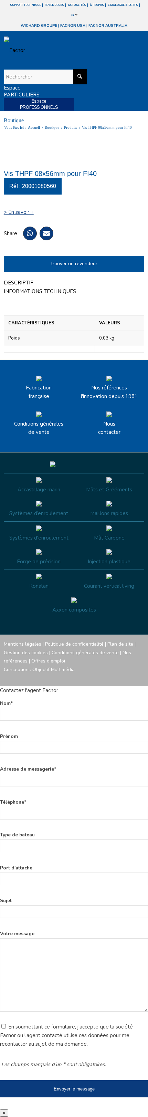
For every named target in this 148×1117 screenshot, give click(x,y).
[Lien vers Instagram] (108, 677)
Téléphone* (13, 802)
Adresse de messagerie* (28, 769)
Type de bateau (17, 835)
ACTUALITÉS (77, 5)
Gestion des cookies (26, 652)
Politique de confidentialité (74, 644)
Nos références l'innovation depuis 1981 (109, 392)
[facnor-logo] (53, 50)
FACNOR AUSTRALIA (107, 25)
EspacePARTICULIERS (22, 91)
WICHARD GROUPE (39, 25)
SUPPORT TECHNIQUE (25, 5)
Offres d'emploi (48, 661)
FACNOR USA (72, 25)
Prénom (9, 736)
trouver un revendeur (74, 263)
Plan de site (120, 644)
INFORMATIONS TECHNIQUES (40, 291)
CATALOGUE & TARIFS (123, 5)
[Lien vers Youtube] (118, 677)
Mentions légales (22, 644)
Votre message (17, 933)
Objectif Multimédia (53, 669)
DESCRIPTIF (18, 282)
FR (73, 15)
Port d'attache (16, 868)
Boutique (14, 120)
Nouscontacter (109, 428)
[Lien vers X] (129, 677)
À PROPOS (97, 5)
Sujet (6, 900)
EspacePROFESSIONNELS (39, 104)
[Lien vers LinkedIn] (139, 677)
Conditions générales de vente (38, 428)
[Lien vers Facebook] (98, 677)
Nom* (6, 703)
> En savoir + (19, 212)
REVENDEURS (54, 5)
